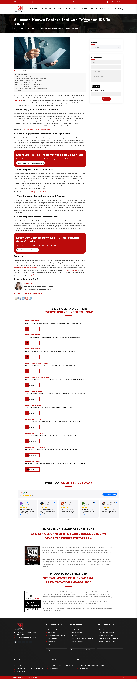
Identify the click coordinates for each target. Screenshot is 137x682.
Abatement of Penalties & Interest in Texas (109, 638)
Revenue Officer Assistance (78, 644)
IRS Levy (73, 647)
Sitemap (50, 652)
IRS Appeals (74, 635)
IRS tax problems (31, 275)
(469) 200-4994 (84, 668)
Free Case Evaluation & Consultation (57, 635)
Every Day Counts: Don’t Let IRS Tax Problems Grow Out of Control (33, 88)
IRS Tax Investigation (76, 632)
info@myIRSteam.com (22, 2)
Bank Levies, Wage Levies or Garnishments (82, 650)
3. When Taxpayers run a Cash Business (26, 82)
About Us (94, 8)
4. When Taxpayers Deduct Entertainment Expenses (29, 84)
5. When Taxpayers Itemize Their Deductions (27, 86)
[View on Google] (21, 503)
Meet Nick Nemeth (52, 629)
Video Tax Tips (51, 641)
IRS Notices (61, 8)
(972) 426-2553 (37, 2)
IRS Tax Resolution (48, 8)
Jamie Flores (29, 283)
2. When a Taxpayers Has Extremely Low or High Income (31, 78)
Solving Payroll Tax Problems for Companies (82, 638)
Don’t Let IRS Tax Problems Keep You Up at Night (29, 80)
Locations (84, 8)
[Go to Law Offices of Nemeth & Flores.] (20, 28)
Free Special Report (53, 638)
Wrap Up (18, 90)
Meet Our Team (52, 632)
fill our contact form (71, 270)
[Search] (120, 46)
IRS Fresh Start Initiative (105, 644)
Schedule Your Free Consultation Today (27, 249)
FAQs (49, 644)
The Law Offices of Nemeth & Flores (37, 289)
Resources (103, 8)
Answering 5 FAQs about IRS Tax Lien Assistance (39, 192)
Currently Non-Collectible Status (107, 641)
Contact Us (50, 647)
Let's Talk (118, 8)
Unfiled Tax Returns (76, 629)
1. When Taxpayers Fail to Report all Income (27, 76)
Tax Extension (102, 647)
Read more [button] (23, 514)
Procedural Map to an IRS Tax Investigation (37, 129)
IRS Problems (34, 8)
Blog (49, 650)
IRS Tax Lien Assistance (77, 641)
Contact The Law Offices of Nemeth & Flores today (30, 163)
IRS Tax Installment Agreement (106, 632)
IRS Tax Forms (73, 8)
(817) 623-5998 (54, 668)
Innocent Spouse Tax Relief (106, 635)
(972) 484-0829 (21, 671)
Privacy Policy (120, 677)
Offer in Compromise (104, 629)
